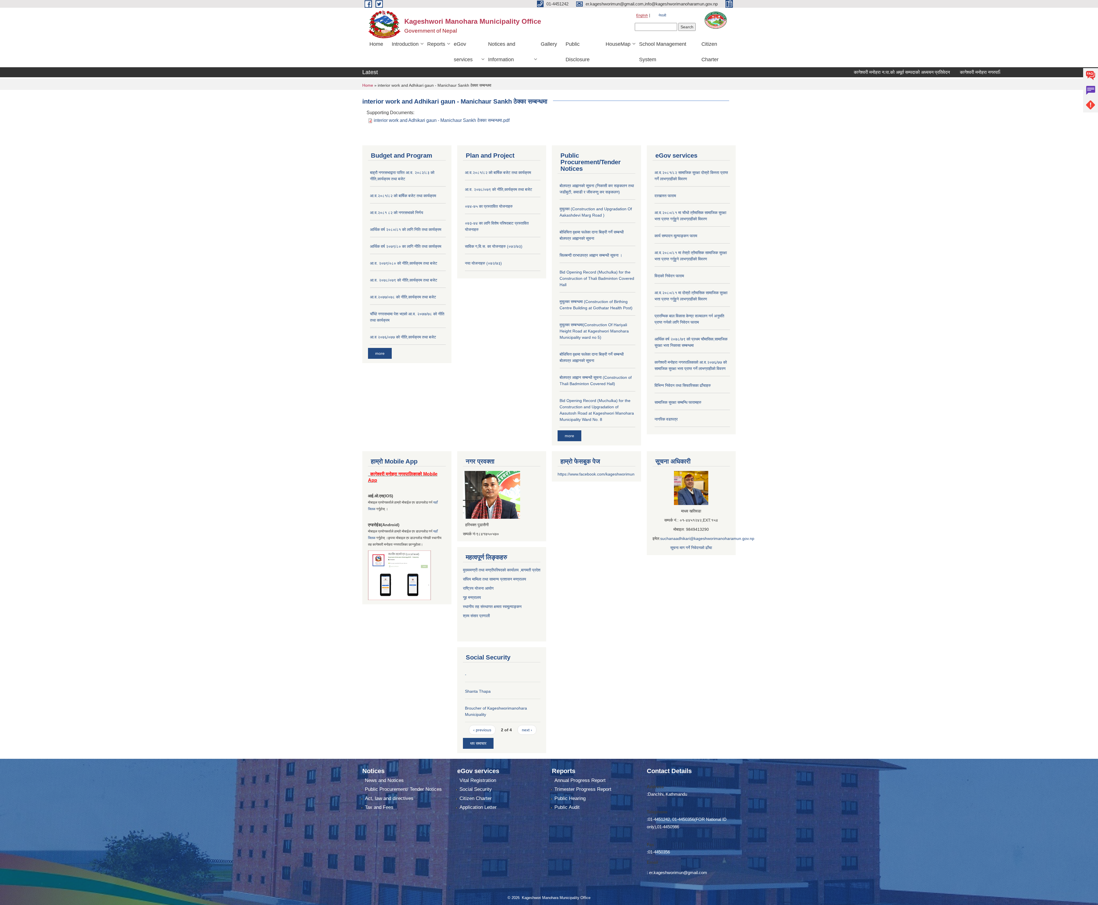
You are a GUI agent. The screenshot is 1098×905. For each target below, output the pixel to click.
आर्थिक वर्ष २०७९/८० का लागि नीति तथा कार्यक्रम (405, 246)
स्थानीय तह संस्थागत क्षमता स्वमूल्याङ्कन (492, 606)
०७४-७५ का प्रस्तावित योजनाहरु (489, 206)
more (380, 353)
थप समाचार (478, 743)
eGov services (463, 51)
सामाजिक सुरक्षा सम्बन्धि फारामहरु (678, 402)
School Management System (662, 51)
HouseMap (618, 44)
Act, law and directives (389, 798)
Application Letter (478, 807)
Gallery (549, 44)
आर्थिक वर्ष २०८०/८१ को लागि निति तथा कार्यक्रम (405, 229)
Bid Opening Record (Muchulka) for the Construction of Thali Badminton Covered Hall (597, 278)
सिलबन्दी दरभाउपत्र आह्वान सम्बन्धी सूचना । (591, 255)
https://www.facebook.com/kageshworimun (596, 474)
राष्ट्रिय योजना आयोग (478, 588)
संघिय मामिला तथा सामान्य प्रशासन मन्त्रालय (494, 579)
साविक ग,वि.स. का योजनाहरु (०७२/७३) (493, 246)
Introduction (405, 44)
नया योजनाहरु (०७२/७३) (483, 263)
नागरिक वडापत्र (666, 419)
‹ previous (482, 730)
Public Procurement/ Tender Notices (403, 789)
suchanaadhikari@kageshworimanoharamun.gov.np (707, 538)
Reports (436, 44)
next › (527, 730)
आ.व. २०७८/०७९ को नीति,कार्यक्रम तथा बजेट (403, 280)
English (642, 15)
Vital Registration (478, 780)
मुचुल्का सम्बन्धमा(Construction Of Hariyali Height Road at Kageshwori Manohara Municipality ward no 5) (594, 331)
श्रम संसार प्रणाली (477, 615)
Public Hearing (570, 798)
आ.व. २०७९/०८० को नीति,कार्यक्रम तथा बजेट (403, 263)
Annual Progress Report (580, 780)
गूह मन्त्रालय (472, 597)
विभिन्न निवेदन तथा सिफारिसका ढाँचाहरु (683, 385)
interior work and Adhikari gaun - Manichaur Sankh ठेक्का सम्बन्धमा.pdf (442, 120)
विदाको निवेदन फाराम (669, 276)
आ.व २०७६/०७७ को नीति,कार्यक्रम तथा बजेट (403, 337)
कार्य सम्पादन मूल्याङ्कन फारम (676, 235)
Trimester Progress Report (582, 789)
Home (376, 44)
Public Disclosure (578, 51)
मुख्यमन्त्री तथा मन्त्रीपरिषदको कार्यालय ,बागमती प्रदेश (501, 570)
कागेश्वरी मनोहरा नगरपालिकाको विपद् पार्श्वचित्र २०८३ (966, 72)
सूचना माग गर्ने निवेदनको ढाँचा (691, 547)
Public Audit (567, 807)
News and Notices (384, 780)
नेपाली (662, 15)
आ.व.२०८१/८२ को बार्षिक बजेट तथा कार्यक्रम (403, 195)
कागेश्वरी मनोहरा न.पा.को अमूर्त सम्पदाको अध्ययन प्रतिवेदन (863, 72)
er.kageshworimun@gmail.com (678, 872)
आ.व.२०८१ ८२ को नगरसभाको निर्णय (396, 212)
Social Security (476, 789)
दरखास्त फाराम (665, 195)
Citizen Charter (710, 51)
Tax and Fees (379, 807)
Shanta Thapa (478, 691)
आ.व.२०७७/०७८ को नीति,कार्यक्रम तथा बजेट (403, 297)
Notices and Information (501, 51)
